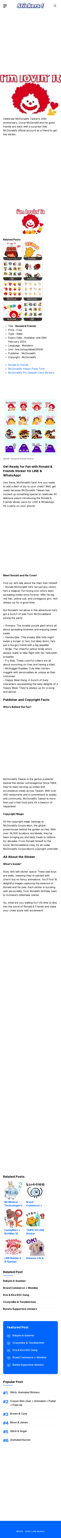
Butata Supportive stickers (20, 1308)
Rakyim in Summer (14, 1280)
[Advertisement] (30, 42)
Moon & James (19, 1422)
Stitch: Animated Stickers (25, 1392)
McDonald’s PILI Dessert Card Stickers (31, 372)
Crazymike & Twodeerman (19, 1301)
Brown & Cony (18, 1413)
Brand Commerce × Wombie (20, 1287)
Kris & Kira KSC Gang (16, 1294)
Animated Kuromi (20, 1439)
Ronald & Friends (18, 364)
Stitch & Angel (18, 1431)
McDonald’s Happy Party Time (26, 368)
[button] (55, 6)
